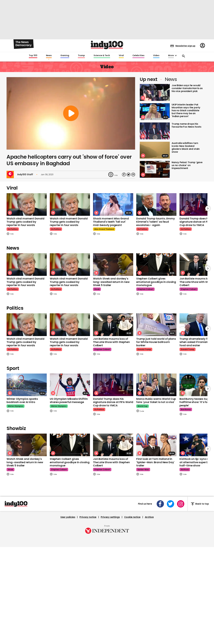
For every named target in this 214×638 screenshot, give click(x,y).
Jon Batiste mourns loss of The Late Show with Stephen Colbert (111, 342)
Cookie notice (132, 517)
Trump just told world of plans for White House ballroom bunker (156, 342)
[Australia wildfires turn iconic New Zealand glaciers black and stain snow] (155, 150)
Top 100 (33, 55)
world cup (142, 406)
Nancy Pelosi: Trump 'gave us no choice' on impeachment (187, 165)
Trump (81, 55)
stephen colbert (145, 289)
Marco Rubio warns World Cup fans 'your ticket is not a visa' (156, 400)
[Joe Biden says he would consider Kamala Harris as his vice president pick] (155, 92)
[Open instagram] (180, 504)
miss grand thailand (104, 229)
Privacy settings (110, 517)
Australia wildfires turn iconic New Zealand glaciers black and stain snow (186, 147)
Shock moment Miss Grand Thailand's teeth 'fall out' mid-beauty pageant (111, 222)
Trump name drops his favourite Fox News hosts (186, 125)
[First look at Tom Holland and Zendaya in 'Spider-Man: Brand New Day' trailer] (156, 445)
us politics (12, 229)
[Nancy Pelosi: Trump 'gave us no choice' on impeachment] (155, 169)
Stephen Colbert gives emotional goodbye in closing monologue (156, 282)
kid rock (185, 469)
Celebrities (138, 55)
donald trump (144, 349)
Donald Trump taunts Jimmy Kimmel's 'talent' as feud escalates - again (155, 222)
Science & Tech (102, 55)
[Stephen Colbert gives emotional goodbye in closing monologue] (156, 264)
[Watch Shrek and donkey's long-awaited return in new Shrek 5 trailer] (113, 264)
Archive (149, 517)
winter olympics (15, 406)
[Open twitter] (170, 504)
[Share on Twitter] (128, 174)
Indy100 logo (107, 45)
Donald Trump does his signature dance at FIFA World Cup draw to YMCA (113, 402)
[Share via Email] (133, 174)
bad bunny (186, 409)
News (49, 55)
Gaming (64, 55)
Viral (121, 55)
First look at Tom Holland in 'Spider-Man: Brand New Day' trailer (155, 462)
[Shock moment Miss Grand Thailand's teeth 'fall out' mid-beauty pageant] (113, 204)
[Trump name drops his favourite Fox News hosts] (155, 130)
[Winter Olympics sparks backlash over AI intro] (27, 385)
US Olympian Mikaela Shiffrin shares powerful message (69, 400)
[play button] (71, 113)
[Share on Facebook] (124, 174)
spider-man (143, 469)
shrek (97, 289)
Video (156, 55)
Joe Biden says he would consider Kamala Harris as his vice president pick (187, 88)
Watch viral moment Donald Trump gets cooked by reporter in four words (25, 222)
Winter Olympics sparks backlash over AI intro (22, 400)
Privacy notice (87, 517)
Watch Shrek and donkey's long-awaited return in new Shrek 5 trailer (111, 282)
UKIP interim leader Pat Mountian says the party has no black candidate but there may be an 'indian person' (186, 110)
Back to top (202, 503)
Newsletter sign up (185, 45)
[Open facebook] (160, 504)
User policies (67, 517)
